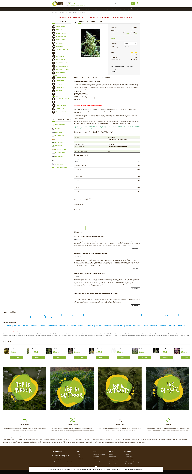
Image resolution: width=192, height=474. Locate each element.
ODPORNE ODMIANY (61, 77)
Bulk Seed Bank (172, 325)
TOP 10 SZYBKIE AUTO (62, 66)
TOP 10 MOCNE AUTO (61, 63)
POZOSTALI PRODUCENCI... (61, 168)
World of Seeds (181, 325)
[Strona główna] (57, 3)
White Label (128, 325)
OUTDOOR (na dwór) (61, 33)
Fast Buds (9, 325)
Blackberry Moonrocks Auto (13, 317)
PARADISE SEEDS (59, 156)
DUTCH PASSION (59, 135)
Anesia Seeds (25, 325)
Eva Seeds (145, 325)
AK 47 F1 (182, 315)
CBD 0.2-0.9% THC (61, 112)
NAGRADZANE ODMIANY (62, 102)
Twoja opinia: (77, 209)
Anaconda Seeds (136, 325)
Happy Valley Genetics (118, 325)
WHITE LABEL (58, 160)
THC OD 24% (59, 90)
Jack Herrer (125, 315)
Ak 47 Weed (34, 317)
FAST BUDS (58, 128)
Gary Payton (166, 315)
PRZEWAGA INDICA (61, 36)
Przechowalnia (96, 456)
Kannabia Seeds (153, 325)
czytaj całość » (135, 248)
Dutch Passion (90, 325)
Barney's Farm (17, 325)
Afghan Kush (174, 315)
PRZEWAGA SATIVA (61, 40)
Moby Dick (65, 315)
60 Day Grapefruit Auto (51, 317)
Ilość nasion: (114, 43)
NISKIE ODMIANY (60, 81)
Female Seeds (81, 325)
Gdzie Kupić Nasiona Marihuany (132, 463)
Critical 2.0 (41, 317)
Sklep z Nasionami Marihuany (132, 462)
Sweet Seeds (134, 55)
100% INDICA (59, 46)
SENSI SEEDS (58, 132)
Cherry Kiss (100, 315)
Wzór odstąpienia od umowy (116, 463)
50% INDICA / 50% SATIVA (63, 49)
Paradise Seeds (107, 325)
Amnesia (86, 315)
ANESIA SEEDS (59, 164)
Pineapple (72, 315)
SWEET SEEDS (58, 142)
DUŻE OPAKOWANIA (61, 105)
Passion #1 (52, 315)
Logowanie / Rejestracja (99, 454)
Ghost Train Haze (146, 315)
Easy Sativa (45, 315)
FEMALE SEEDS (59, 146)
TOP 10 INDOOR (60, 56)
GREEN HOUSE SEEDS (60, 149)
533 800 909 (70, 4)
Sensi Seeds (42, 325)
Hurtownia (80, 458)
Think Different (62, 317)
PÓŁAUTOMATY (60, 84)
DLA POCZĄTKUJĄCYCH (62, 98)
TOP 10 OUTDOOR (60, 59)
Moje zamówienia (97, 462)
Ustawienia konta (97, 460)
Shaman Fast (16, 315)
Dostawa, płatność (113, 460)
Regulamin (111, 454)
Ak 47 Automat (108, 315)
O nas (79, 456)
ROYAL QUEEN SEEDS (60, 124)
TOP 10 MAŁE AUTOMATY (62, 69)
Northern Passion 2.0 (26, 315)
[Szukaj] (133, 3)
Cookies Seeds (34, 325)
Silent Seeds (98, 325)
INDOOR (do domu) (61, 30)
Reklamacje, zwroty (113, 462)
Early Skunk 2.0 (36, 315)
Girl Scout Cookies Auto (135, 315)
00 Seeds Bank (163, 325)
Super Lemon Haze (157, 315)
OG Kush (93, 315)
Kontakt (95, 458)
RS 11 (59, 315)
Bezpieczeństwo (113, 458)
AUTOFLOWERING (60, 26)
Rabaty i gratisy (113, 456)
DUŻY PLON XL (60, 87)
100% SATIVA (59, 43)
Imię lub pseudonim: (78, 204)
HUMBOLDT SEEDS (60, 153)
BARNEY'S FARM (59, 139)
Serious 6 (9, 315)
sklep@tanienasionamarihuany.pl (77, 5)
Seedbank (78, 317)
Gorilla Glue (70, 317)
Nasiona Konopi (129, 458)
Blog (79, 454)
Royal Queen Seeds (63, 325)
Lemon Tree (79, 315)
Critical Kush (117, 315)
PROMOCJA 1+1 (60, 108)
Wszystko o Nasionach (130, 460)
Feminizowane (128, 456)
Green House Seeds (52, 325)
